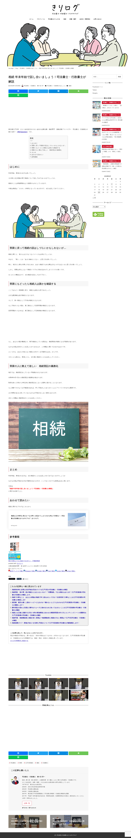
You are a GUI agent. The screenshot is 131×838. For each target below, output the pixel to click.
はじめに (35, 143)
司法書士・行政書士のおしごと (56, 86)
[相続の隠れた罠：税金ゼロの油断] (78, 695)
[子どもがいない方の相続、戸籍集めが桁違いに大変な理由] (38, 695)
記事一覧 (27, 803)
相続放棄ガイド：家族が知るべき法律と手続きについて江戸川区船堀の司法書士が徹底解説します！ (45, 623)
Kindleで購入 (41, 571)
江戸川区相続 (29, 763)
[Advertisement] (48, 112)
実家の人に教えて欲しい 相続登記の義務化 (46, 150)
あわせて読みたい (37, 154)
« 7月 (94, 197)
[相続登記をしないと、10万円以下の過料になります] (78, 683)
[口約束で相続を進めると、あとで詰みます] (18, 683)
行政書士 (45, 763)
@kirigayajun (22, 132)
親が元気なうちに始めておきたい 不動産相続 (24, 561)
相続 (70, 86)
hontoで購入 (61, 571)
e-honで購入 (71, 571)
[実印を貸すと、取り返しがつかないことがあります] (38, 683)
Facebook (33, 808)
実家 (20, 763)
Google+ (95, 93)
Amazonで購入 (30, 571)
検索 (119, 77)
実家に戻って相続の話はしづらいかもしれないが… (49, 145)
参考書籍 (35, 157)
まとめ (34, 152)
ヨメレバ (20, 563)
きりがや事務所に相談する (19, 641)
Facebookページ (98, 87)
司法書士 (13, 763)
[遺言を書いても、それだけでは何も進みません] (58, 683)
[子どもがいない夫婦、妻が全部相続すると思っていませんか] (58, 695)
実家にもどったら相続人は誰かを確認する (46, 148)
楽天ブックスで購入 (17, 571)
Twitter (26, 808)
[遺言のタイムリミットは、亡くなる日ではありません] (18, 695)
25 (99, 192)
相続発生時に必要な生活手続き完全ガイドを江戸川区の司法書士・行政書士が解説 (40, 589)
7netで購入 (51, 571)
